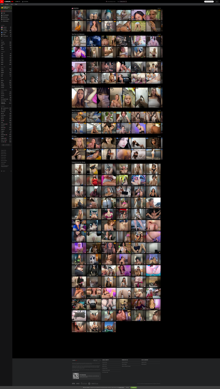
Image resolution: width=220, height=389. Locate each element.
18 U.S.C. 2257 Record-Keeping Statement (5, 166)
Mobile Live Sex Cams (77, 86)
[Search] (118, 1)
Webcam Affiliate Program (126, 366)
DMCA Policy (104, 366)
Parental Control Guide (106, 370)
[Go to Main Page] (9, 1)
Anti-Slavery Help (105, 372)
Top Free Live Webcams (78, 34)
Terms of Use (104, 364)
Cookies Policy (104, 368)
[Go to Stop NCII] (94, 383)
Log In (217, 1)
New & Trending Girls (77, 110)
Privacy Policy (3, 157)
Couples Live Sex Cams (78, 60)
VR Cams (74, 136)
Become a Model (4, 160)
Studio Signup (3, 162)
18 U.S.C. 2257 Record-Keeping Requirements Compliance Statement (148, 383)
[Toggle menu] (2, 1)
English (96, 360)
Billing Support (144, 364)
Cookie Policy (121, 387)
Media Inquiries (3, 155)
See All (159, 8)
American (76, 8)
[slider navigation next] (159, 21)
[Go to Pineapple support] (89, 384)
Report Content (3, 153)
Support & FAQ (3, 150)
